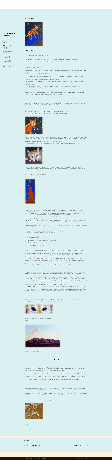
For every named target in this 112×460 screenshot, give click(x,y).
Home (27, 440)
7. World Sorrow (6, 55)
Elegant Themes (33, 458)
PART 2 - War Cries (8, 65)
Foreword (5, 42)
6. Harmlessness (6, 53)
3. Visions (5, 49)
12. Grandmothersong (7, 61)
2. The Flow (5, 48)
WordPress (44, 458)
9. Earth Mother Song (7, 57)
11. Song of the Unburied (8, 60)
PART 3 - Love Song (8, 66)
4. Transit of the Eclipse (7, 51)
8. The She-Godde (6, 56)
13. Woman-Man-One (7, 62)
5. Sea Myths (5, 52)
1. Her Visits (5, 47)
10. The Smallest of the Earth (8, 59)
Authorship (5, 41)
